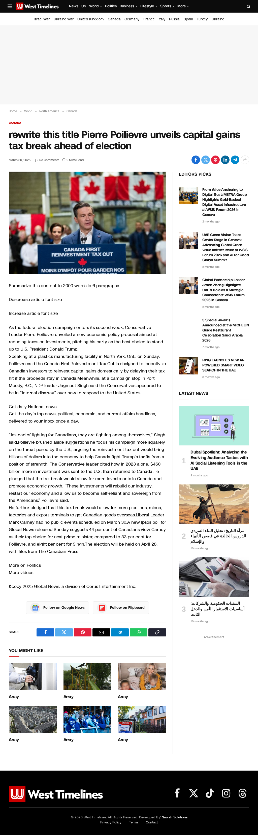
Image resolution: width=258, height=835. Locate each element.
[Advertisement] (129, 65)
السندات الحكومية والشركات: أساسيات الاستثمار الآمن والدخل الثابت (217, 609)
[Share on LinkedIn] (225, 160)
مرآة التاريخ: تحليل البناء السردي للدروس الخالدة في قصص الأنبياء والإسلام (218, 536)
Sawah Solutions (174, 817)
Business (127, 6)
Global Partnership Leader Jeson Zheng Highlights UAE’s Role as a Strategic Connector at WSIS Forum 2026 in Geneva (223, 290)
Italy (162, 19)
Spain (188, 19)
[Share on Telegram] (235, 160)
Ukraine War (64, 19)
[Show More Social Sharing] (245, 160)
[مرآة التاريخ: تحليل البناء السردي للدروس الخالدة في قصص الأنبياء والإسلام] (214, 504)
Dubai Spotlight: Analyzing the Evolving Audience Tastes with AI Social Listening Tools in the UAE (219, 460)
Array (14, 697)
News (73, 6)
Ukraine (218, 19)
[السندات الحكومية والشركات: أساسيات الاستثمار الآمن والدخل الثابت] (214, 577)
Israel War (42, 19)
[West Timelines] (37, 6)
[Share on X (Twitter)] (205, 160)
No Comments (49, 160)
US (83, 6)
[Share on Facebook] (195, 160)
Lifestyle (147, 6)
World (94, 6)
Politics (111, 6)
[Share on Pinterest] (215, 160)
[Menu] (10, 6)
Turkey (202, 19)
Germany (131, 19)
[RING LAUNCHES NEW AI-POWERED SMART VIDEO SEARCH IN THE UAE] (188, 365)
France (149, 19)
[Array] (33, 676)
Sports (165, 6)
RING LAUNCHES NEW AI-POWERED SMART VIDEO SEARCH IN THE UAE (223, 365)
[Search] (248, 6)
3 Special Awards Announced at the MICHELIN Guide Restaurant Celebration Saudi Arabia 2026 (225, 330)
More (181, 6)
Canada (114, 19)
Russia (174, 19)
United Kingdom (90, 19)
